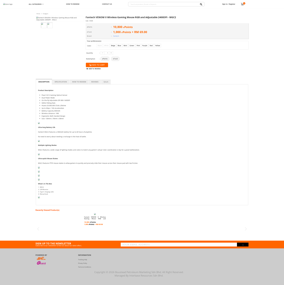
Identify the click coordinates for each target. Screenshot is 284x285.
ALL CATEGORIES (35, 4)
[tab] (44, 81)
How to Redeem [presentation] (79, 82)
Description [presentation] (43, 82)
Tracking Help (82, 260)
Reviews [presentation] (94, 82)
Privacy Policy (82, 263)
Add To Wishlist (95, 69)
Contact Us (107, 4)
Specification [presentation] (61, 82)
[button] (100, 45)
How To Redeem (72, 4)
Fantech (116, 36)
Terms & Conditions (84, 267)
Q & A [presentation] (106, 82)
